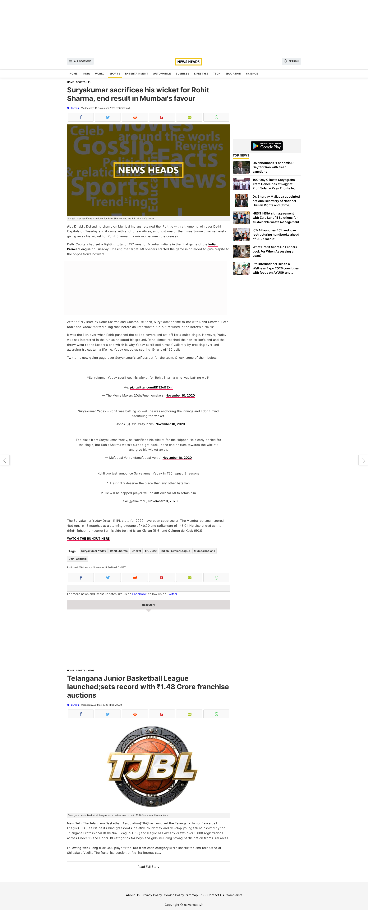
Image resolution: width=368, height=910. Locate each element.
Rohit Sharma (119, 550)
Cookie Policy (174, 895)
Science (252, 73)
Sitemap (192, 895)
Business (182, 73)
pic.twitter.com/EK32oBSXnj (151, 387)
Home (74, 73)
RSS (202, 895)
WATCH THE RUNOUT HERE (88, 538)
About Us (133, 895)
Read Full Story (148, 867)
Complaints (234, 895)
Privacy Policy (151, 895)
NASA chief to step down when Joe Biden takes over (5, 460)
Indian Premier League (175, 550)
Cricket (136, 550)
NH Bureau (73, 108)
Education (233, 73)
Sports (114, 73)
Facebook (139, 594)
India (86, 73)
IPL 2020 (151, 550)
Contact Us (215, 895)
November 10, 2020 (180, 395)
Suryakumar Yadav (93, 550)
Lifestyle (201, 73)
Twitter (172, 594)
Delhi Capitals (78, 558)
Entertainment (136, 73)
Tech (217, 73)
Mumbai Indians (204, 550)
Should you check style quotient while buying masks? (363, 460)
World (99, 73)
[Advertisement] (184, 27)
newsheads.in (193, 905)
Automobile (162, 73)
